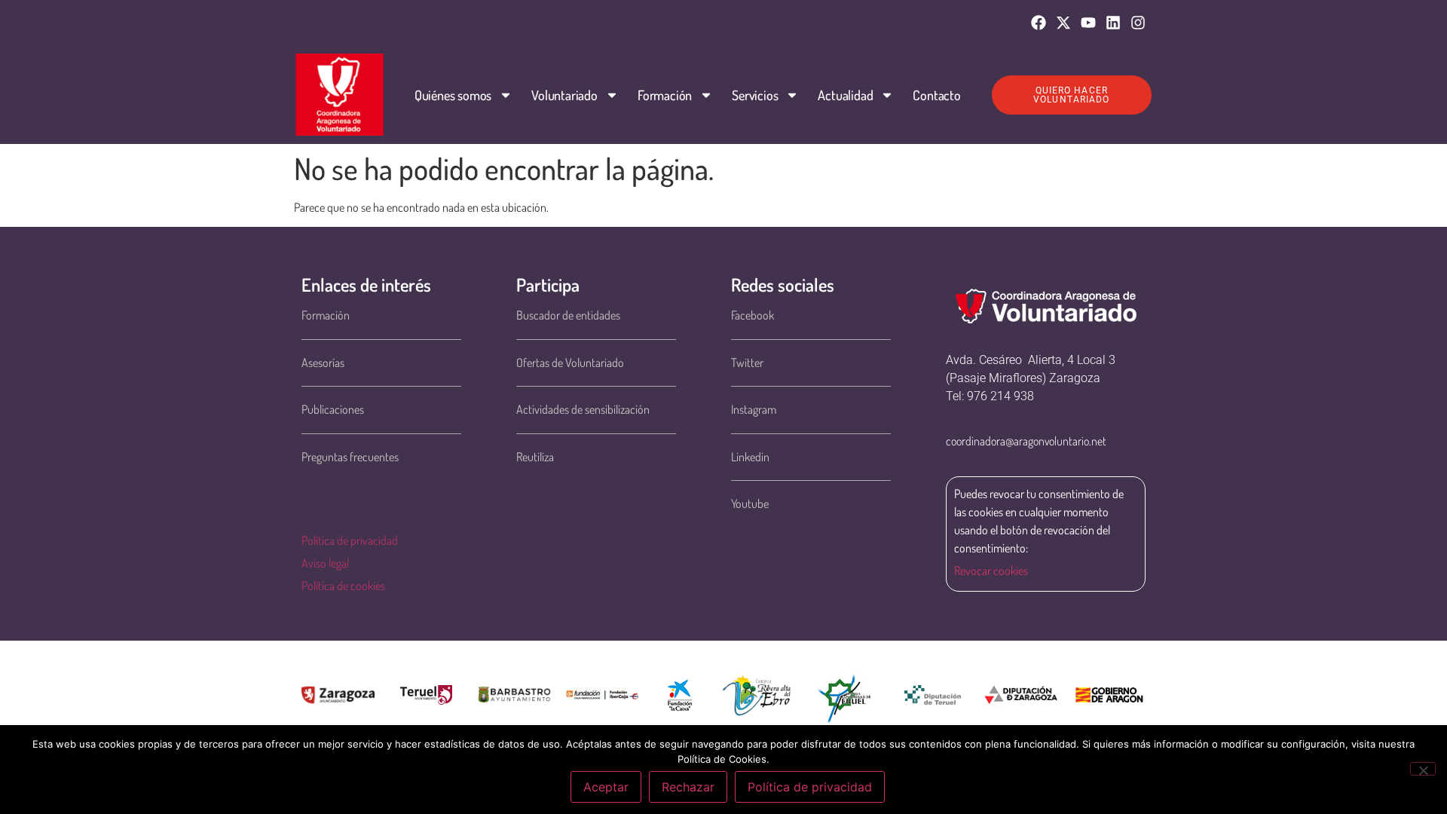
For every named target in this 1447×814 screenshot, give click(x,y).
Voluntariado (564, 95)
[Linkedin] (1113, 22)
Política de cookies (343, 585)
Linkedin (750, 456)
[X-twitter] (1063, 22)
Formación (665, 95)
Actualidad (845, 95)
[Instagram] (1138, 22)
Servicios (755, 95)
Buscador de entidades (568, 315)
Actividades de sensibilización (583, 409)
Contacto (936, 95)
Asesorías (322, 362)
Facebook (752, 315)
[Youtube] (1088, 22)
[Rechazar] (1423, 769)
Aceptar (606, 786)
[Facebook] (1038, 22)
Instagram (753, 409)
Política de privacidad (349, 540)
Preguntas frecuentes (350, 456)
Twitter (747, 362)
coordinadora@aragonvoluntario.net (1026, 440)
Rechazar (688, 786)
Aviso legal (325, 563)
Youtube (750, 503)
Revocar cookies (991, 570)
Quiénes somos (453, 95)
